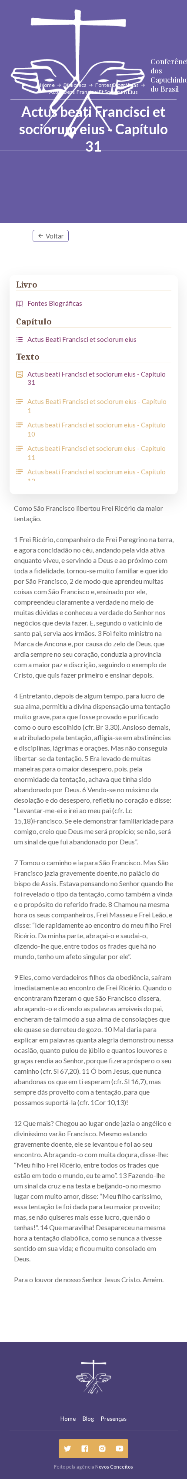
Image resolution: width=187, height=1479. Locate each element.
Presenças (114, 1418)
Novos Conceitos (114, 1466)
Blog (88, 1418)
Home (68, 1418)
